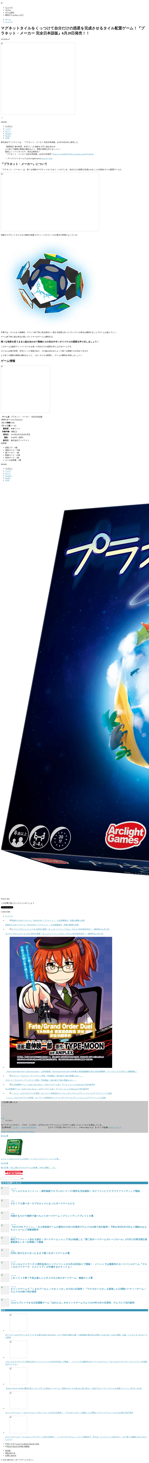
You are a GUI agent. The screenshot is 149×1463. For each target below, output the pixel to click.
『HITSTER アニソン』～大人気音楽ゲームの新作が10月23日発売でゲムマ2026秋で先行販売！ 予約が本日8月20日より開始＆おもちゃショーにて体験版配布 (79, 1228)
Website (32, 1132)
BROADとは (10, 1453)
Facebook (10, 1132)
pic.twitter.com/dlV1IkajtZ (83, 154)
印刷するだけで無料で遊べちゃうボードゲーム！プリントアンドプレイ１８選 (52, 1216)
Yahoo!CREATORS (28, 1127)
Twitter (3, 1132)
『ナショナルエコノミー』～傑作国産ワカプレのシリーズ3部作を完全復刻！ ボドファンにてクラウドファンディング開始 (75, 1191)
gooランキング (115, 1127)
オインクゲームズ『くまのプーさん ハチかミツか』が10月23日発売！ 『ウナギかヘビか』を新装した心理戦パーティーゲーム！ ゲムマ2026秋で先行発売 (78, 1290)
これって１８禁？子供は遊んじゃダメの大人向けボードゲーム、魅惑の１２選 (52, 1278)
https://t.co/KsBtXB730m (63, 154)
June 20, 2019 (47, 158)
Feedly (25, 1132)
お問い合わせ (10, 1455)
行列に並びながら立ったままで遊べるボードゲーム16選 (40, 1253)
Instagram (18, 1132)
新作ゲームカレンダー (14, 15)
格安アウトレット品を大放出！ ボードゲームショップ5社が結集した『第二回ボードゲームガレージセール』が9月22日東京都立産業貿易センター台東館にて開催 (79, 1240)
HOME (8, 1451)
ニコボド (15, 1127)
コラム (8, 10)
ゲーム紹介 (10, 12)
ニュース (9, 7)
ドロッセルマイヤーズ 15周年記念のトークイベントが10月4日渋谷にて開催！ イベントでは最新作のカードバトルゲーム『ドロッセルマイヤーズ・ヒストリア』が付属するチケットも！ (79, 1265)
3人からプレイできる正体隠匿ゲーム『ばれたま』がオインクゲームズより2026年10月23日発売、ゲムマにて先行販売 (72, 1302)
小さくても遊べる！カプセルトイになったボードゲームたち (43, 1203)
